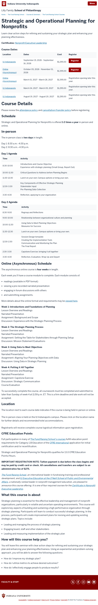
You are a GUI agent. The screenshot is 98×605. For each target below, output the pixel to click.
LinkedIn (94, 582)
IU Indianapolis (9, 62)
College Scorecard (34, 600)
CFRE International (59, 442)
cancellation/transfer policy (57, 110)
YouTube (89, 582)
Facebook (78, 582)
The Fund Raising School (13, 474)
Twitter (73, 582)
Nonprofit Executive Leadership (31, 43)
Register (75, 60)
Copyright (64, 600)
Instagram (83, 582)
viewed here (71, 301)
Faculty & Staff (10, 582)
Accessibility (23, 600)
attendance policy (28, 110)
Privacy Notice (55, 600)
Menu (92, 3)
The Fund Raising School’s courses (47, 439)
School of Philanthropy (21, 10)
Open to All (45, 600)
